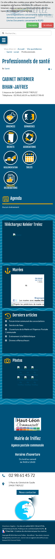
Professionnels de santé (26, 61)
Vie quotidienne (34, 49)
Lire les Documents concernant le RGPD (25, 20)
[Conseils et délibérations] (10, 180)
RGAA (15, 529)
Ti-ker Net (9, 531)
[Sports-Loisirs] (29, 159)
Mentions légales (9, 526)
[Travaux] (10, 159)
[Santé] (10, 118)
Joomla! (23, 538)
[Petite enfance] (10, 139)
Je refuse (47, 25)
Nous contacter (27, 492)
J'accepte (32, 25)
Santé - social (13, 52)
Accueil (21, 49)
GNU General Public (14, 540)
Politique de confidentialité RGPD (31, 529)
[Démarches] (29, 118)
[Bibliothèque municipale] (29, 139)
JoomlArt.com (15, 538)
